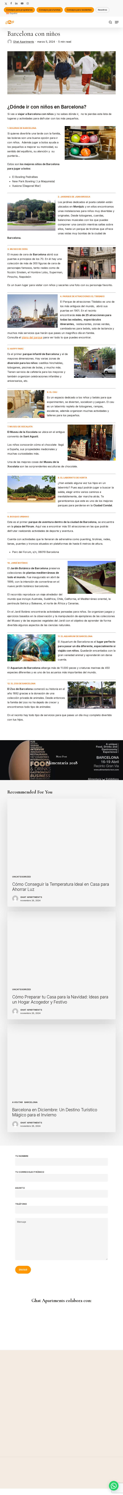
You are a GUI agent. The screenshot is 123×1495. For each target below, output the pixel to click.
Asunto (20, 1188)
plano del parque (32, 337)
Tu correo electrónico (29, 1172)
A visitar (17, 1102)
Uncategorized (21, 876)
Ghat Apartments (23, 41)
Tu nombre (21, 1156)
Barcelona (30, 1102)
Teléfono (21, 1204)
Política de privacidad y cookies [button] (61, 1491)
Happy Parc (17, 348)
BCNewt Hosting (67, 1485)
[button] (117, 22)
